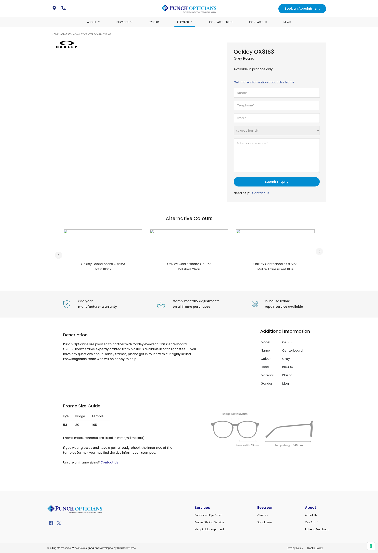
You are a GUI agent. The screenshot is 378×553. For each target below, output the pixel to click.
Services (123, 22)
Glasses (66, 34)
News (287, 22)
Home (55, 34)
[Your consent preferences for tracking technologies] (371, 546)
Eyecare (154, 22)
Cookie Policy (315, 548)
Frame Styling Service (209, 522)
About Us (311, 515)
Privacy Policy (295, 548)
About (91, 22)
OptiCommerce (126, 548)
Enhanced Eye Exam (208, 515)
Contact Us (258, 22)
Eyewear (183, 22)
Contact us (260, 193)
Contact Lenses (221, 22)
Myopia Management (209, 529)
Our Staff (311, 522)
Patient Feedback (317, 529)
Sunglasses (264, 522)
